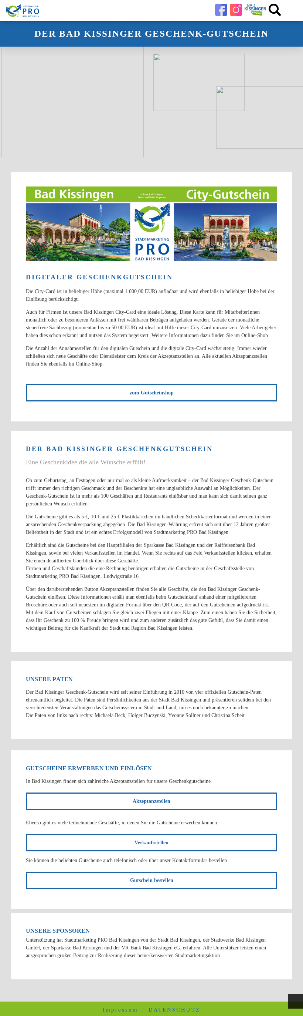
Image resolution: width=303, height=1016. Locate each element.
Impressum (120, 1010)
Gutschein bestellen (151, 880)
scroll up (295, 1001)
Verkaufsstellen (151, 842)
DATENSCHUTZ (174, 1010)
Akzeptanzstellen (151, 801)
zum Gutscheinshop (152, 393)
